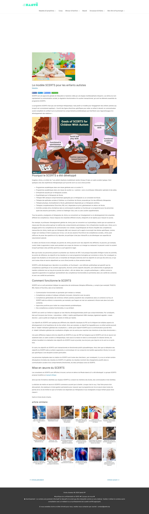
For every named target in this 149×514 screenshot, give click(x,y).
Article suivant (113, 480)
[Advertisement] (74, 26)
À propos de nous (87, 496)
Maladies (35, 88)
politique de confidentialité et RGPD (67, 496)
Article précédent (37, 480)
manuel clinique (51, 375)
